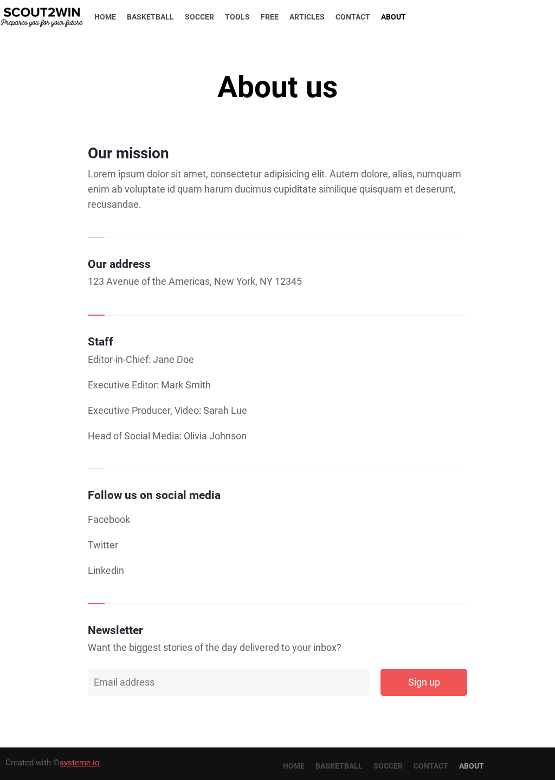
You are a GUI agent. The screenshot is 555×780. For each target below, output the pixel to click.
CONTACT (352, 16)
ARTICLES (307, 16)
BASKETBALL (150, 16)
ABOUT (393, 16)
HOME (105, 16)
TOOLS (237, 16)
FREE (270, 16)
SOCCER (199, 16)
